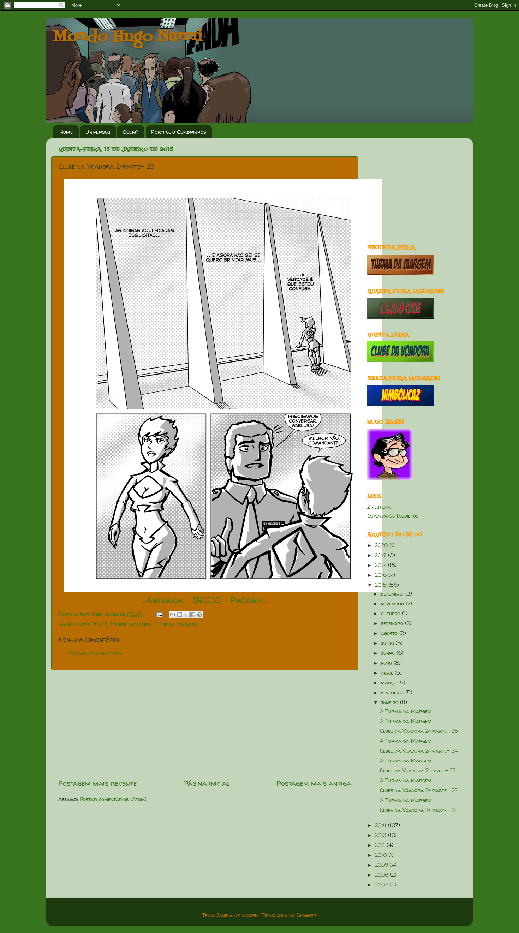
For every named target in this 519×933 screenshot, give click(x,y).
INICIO (207, 600)
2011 (381, 845)
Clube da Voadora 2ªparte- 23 (418, 770)
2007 (382, 884)
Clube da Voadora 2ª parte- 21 (418, 810)
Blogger (306, 915)
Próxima (247, 600)
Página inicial (207, 783)
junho (388, 653)
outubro (391, 613)
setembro (393, 623)
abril (388, 672)
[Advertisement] (205, 724)
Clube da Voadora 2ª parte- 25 (419, 731)
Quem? (131, 132)
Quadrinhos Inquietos (392, 515)
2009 (382, 864)
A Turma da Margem (405, 711)
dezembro (393, 593)
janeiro (390, 702)
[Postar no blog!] (179, 614)
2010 (381, 855)
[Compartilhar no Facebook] (192, 614)
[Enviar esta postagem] (159, 614)
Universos (98, 132)
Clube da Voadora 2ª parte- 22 (418, 790)
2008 (382, 874)
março (389, 682)
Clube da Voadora (176, 624)
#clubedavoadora (130, 624)
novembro (393, 603)
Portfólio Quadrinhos (178, 132)
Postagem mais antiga (313, 783)
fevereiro (393, 692)
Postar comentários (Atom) (113, 799)
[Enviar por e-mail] (172, 614)
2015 (381, 584)
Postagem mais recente (97, 783)
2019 (381, 555)
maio (387, 662)
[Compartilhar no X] (186, 614)
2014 (381, 825)
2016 (381, 575)
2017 (381, 565)
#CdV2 (99, 624)
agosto (390, 633)
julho (388, 643)
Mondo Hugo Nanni (128, 36)
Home (66, 132)
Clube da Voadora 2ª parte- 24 (419, 750)
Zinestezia (379, 506)
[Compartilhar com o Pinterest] (199, 614)
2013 (381, 835)
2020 (382, 545)
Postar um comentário (94, 653)
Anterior (164, 600)
